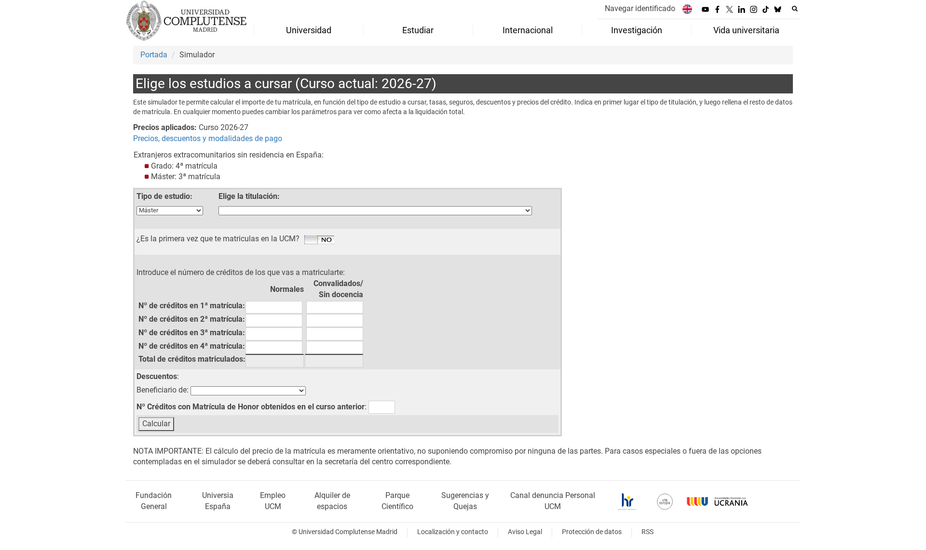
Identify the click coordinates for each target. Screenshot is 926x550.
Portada (153, 54)
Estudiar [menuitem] (418, 30)
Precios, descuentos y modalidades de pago (207, 138)
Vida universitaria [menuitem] (746, 30)
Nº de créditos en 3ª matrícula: (191, 332)
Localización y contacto (452, 532)
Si (319, 240)
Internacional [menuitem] (528, 30)
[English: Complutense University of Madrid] (687, 9)
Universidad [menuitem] (308, 30)
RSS (647, 532)
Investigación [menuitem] (636, 30)
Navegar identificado (640, 8)
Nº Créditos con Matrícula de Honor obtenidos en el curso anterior (250, 406)
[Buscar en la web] (795, 8)
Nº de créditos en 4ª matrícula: (191, 346)
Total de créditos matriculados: (191, 359)
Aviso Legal (525, 532)
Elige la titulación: (249, 196)
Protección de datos (592, 532)
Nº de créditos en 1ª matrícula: (191, 305)
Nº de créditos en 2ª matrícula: (191, 319)
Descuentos (156, 376)
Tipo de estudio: (164, 196)
